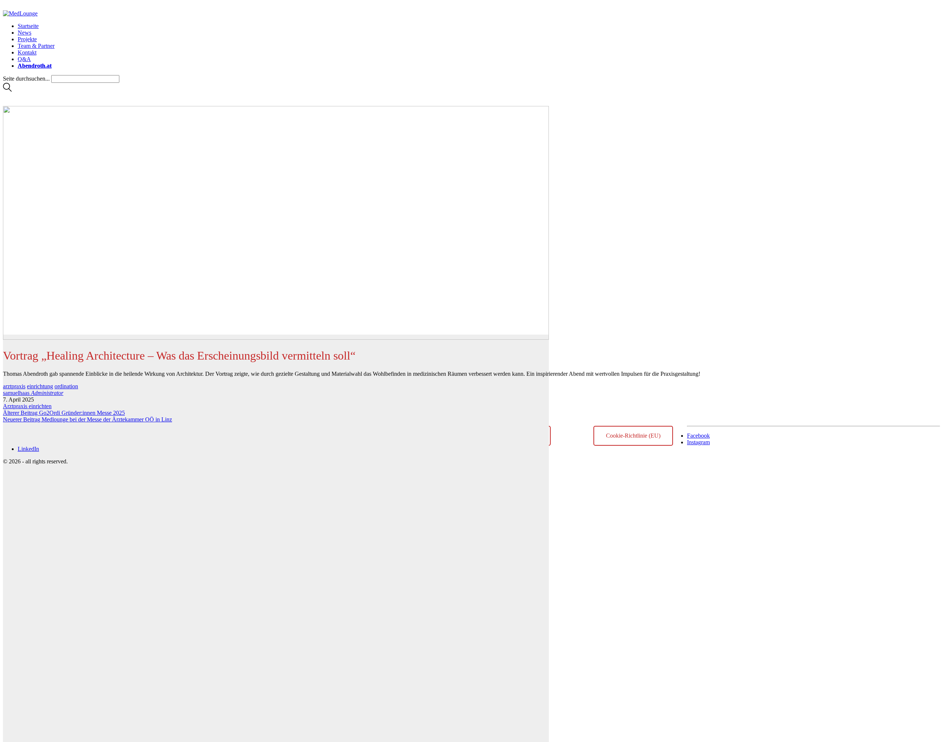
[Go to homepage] (20, 13)
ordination (66, 386)
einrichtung (40, 386)
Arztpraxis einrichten (27, 406)
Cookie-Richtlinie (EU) (633, 435)
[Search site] (7, 89)
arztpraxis (14, 386)
